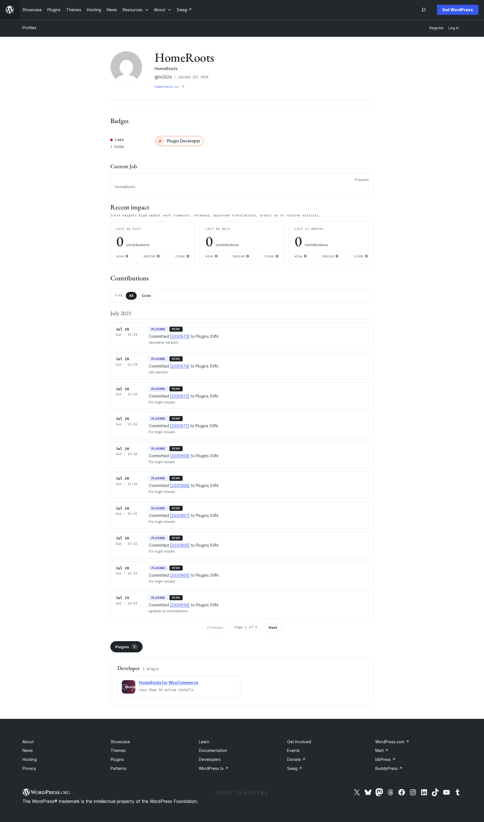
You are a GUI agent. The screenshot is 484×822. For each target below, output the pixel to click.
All (131, 296)
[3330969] (180, 455)
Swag (294, 768)
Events (293, 750)
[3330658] (180, 604)
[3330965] (180, 575)
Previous (215, 627)
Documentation (213, 750)
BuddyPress (388, 768)
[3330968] (180, 485)
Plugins (125, 647)
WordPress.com (392, 741)
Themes (118, 750)
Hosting (29, 759)
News (27, 750)
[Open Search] (423, 10)
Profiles (29, 27)
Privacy (29, 768)
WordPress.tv (214, 768)
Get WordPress (457, 9)
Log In (453, 28)
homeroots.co (168, 87)
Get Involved (299, 741)
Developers (210, 759)
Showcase (120, 741)
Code (146, 296)
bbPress (385, 759)
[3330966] (180, 545)
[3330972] (179, 396)
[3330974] (179, 366)
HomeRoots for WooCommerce (169, 682)
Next (273, 627)
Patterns (118, 768)
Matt (381, 750)
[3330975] (180, 336)
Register (436, 28)
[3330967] (180, 515)
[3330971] (179, 425)
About (28, 741)
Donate (296, 759)
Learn (204, 741)
